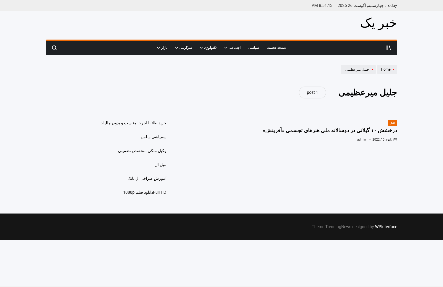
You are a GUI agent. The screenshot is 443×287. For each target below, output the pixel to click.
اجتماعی (235, 48)
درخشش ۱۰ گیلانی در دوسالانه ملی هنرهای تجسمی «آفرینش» (330, 130)
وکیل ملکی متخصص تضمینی (142, 150)
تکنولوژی (210, 48)
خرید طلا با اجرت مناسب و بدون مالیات (132, 123)
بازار (164, 48)
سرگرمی (185, 48)
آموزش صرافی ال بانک (146, 178)
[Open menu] (388, 47)
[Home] (386, 73)
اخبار (392, 123)
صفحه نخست (276, 48)
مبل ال (160, 164)
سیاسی (253, 48)
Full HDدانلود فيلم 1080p (144, 192)
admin (361, 139)
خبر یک (378, 22)
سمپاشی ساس (153, 136)
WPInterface (386, 226)
